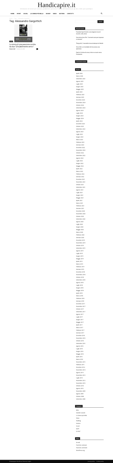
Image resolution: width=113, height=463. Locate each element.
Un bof (48, 13)
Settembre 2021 (80, 187)
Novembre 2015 (80, 362)
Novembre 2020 (80, 214)
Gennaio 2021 (80, 208)
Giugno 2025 (79, 86)
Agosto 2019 (79, 251)
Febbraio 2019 (80, 266)
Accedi (78, 442)
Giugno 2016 (79, 351)
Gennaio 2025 (80, 97)
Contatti (70, 13)
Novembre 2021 (80, 182)
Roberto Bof (12, 49)
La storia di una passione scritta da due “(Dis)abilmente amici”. (22, 45)
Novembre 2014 (80, 370)
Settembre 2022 (80, 155)
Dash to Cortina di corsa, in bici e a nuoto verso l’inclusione (89, 53)
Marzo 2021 (79, 203)
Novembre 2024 (80, 102)
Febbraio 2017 (80, 330)
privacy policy (91, 461)
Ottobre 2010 (80, 386)
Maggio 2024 (80, 118)
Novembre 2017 (80, 306)
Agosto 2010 (79, 388)
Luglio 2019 (79, 253)
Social (25, 13)
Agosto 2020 (79, 221)
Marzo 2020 (79, 232)
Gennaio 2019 (80, 269)
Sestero (62, 13)
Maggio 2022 (80, 166)
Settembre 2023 (80, 129)
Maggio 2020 (80, 229)
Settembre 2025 (80, 79)
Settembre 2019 (80, 248)
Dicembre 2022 (80, 147)
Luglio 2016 (79, 349)
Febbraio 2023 (80, 142)
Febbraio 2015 (80, 364)
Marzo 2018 (79, 296)
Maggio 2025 (80, 89)
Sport (19, 13)
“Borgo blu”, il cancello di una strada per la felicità (89, 43)
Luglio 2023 (79, 134)
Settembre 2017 (80, 311)
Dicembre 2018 (80, 272)
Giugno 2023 (79, 137)
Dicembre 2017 (80, 304)
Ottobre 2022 (80, 153)
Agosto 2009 (79, 394)
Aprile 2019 (79, 261)
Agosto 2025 (79, 81)
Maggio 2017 (80, 322)
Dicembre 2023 (80, 124)
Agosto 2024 (79, 110)
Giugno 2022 (79, 163)
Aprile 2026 (79, 73)
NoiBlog (78, 421)
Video (55, 13)
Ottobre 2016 (80, 341)
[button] (101, 14)
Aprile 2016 (79, 356)
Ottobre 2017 (80, 309)
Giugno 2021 (79, 195)
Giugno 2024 (79, 116)
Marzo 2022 (79, 171)
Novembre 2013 (80, 375)
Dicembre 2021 (80, 179)
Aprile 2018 (79, 293)
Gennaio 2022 (80, 176)
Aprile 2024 (79, 121)
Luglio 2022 (79, 161)
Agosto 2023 (79, 131)
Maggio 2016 (80, 354)
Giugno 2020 (79, 227)
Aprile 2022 (79, 169)
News (77, 418)
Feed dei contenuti (81, 445)
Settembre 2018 (80, 280)
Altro (77, 410)
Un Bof (78, 431)
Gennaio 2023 (80, 145)
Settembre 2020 (80, 219)
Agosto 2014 (79, 372)
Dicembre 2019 (80, 240)
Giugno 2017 (79, 319)
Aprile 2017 (79, 325)
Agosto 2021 (79, 190)
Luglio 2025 (79, 84)
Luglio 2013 (79, 378)
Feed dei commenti (81, 448)
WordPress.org (80, 450)
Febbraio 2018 (80, 298)
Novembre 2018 (80, 274)
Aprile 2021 (79, 200)
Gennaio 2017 (80, 333)
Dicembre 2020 (80, 211)
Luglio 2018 (79, 285)
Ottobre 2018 (80, 277)
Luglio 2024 (79, 113)
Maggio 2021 (80, 198)
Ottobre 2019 (80, 245)
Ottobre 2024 (80, 105)
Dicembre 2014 (80, 367)
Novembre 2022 (80, 150)
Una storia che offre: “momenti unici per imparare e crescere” (90, 38)
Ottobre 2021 (80, 184)
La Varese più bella (36, 13)
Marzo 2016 (79, 359)
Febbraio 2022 (80, 174)
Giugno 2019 (79, 256)
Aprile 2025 (79, 92)
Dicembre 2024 (80, 100)
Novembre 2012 (80, 380)
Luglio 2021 (79, 192)
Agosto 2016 (79, 346)
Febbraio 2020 (80, 235)
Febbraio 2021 (80, 206)
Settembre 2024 (80, 108)
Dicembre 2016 (80, 335)
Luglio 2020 (79, 224)
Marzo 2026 (79, 76)
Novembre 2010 (80, 383)
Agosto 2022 (79, 158)
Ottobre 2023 (80, 126)
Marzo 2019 (79, 264)
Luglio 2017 (79, 317)
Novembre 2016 (80, 338)
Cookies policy (100, 461)
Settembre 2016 (80, 343)
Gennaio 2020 (80, 237)
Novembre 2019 (80, 243)
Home (12, 13)
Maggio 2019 (80, 259)
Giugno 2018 (79, 288)
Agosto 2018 (79, 282)
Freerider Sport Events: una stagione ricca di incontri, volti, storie (88, 33)
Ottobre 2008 (80, 396)
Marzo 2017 (79, 327)
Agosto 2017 (79, 314)
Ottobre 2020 (80, 216)
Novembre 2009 (80, 391)
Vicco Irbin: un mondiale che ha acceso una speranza (88, 48)
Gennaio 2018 (80, 301)
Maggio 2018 (80, 290)
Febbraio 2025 (80, 94)
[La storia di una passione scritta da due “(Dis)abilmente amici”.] (23, 33)
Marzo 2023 (79, 139)
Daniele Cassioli (80, 413)
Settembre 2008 (80, 399)
